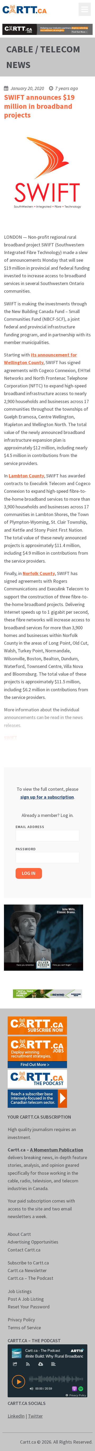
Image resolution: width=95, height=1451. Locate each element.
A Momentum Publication (56, 1150)
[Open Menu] (85, 9)
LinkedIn (16, 1416)
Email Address (30, 826)
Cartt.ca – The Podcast (30, 1278)
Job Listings (20, 1291)
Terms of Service (24, 1328)
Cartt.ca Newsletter (27, 1270)
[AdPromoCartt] (37, 1098)
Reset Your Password (29, 1307)
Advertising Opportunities (33, 1242)
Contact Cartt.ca (24, 1250)
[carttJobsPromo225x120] (37, 1051)
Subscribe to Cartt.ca (28, 1263)
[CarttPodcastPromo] (37, 1078)
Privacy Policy (21, 1320)
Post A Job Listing (26, 1299)
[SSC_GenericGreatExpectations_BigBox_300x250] (43, 937)
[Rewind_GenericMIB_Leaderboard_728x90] (47, 993)
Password (26, 849)
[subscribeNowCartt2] (37, 1025)
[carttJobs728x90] (47, 29)
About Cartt (19, 1234)
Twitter (35, 1416)
